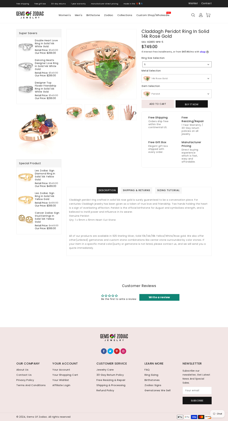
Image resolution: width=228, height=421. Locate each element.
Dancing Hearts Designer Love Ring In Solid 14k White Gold (46, 65)
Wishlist (193, 3)
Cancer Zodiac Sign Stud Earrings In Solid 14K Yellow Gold (47, 217)
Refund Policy (105, 390)
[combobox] (177, 64)
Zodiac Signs (153, 385)
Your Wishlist (60, 380)
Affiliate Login (61, 385)
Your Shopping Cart (65, 375)
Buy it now (191, 104)
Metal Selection (151, 70)
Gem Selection (151, 86)
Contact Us (24, 375)
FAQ (147, 369)
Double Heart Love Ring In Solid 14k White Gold (46, 43)
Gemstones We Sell (158, 390)
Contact (206, 3)
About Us (22, 369)
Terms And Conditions (31, 385)
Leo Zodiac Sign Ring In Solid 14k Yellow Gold (44, 196)
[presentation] (67, 113)
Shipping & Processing (111, 385)
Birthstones (152, 380)
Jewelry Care (105, 369)
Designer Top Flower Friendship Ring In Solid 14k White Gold (45, 87)
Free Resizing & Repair (110, 380)
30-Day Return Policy (110, 375)
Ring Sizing (151, 375)
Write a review (159, 297)
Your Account (61, 369)
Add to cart (157, 104)
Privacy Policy (25, 380)
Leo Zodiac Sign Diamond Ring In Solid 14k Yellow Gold (45, 175)
